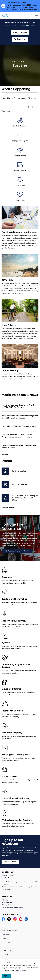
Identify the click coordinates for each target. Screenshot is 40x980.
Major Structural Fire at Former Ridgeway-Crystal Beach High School (20, 419)
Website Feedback (7, 957)
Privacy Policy (20, 970)
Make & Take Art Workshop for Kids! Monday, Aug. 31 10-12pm (25, 500)
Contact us (21, 39)
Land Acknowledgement (9, 953)
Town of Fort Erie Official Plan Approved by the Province (19, 448)
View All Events (8, 509)
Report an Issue (21, 32)
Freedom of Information (9, 945)
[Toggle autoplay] (32, 109)
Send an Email (7, 880)
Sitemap (5, 902)
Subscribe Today (10, 864)
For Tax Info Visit (30, 9)
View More (6, 113)
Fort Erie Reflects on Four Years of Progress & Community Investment (17, 438)
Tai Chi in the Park (19, 473)
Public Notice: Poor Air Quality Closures (18, 98)
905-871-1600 (28, 26)
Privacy (4, 941)
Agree (6, 976)
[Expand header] (37, 15)
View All (5, 457)
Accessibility (7, 904)
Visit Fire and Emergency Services (17, 553)
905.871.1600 (7, 877)
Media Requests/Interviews (12, 909)
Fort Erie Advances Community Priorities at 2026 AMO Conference (19, 408)
